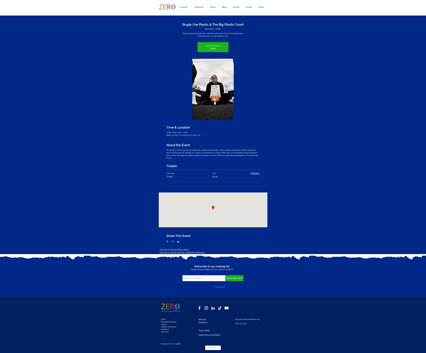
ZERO (163, 319)
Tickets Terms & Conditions (209, 335)
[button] (184, 7)
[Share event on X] (173, 241)
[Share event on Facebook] (167, 241)
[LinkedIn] (213, 308)
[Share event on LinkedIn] (178, 241)
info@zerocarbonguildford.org (247, 319)
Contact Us (203, 322)
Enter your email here (191, 273)
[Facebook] (199, 308)
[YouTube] (226, 308)
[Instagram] (206, 308)
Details (213, 48)
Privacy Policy (204, 330)
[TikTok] (219, 308)
